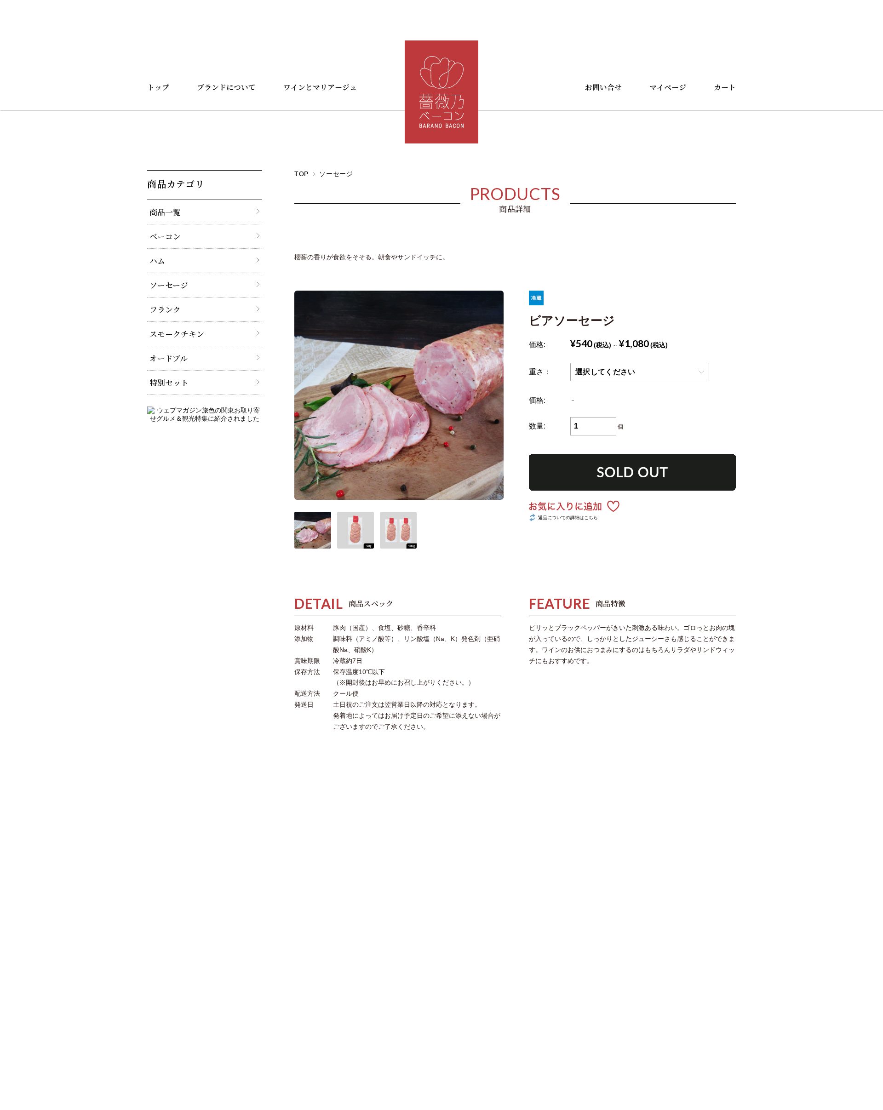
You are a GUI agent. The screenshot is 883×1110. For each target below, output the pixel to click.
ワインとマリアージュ (320, 87)
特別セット (169, 382)
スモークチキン (176, 333)
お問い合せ (603, 87)
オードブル (168, 358)
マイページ (667, 87)
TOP (301, 173)
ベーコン (165, 236)
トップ (158, 87)
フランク (165, 309)
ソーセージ (336, 173)
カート (725, 87)
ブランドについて (226, 87)
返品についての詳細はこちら (568, 517)
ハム (157, 260)
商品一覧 (165, 211)
